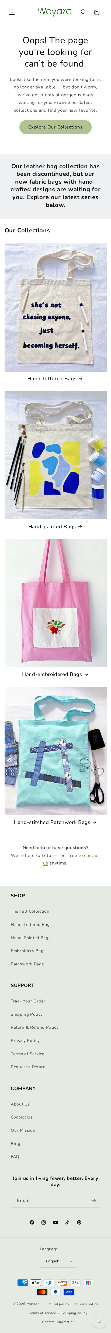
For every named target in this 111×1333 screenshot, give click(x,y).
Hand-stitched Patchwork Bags (52, 822)
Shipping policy (75, 1313)
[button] (11, 12)
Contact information (58, 1322)
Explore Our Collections (55, 127)
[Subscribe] (93, 1201)
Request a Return (28, 1067)
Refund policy (57, 1304)
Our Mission (23, 1130)
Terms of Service (27, 1054)
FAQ (15, 1156)
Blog (15, 1143)
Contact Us (22, 1117)
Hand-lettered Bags (52, 378)
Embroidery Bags (28, 950)
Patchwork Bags (27, 964)
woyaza (33, 1304)
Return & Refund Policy (35, 1027)
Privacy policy (86, 1304)
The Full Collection (30, 911)
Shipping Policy (27, 1014)
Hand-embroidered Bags (52, 674)
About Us (20, 1104)
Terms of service (42, 1313)
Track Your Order (28, 1001)
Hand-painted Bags (52, 526)
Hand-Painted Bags (30, 938)
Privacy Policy (25, 1040)
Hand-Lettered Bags (31, 924)
